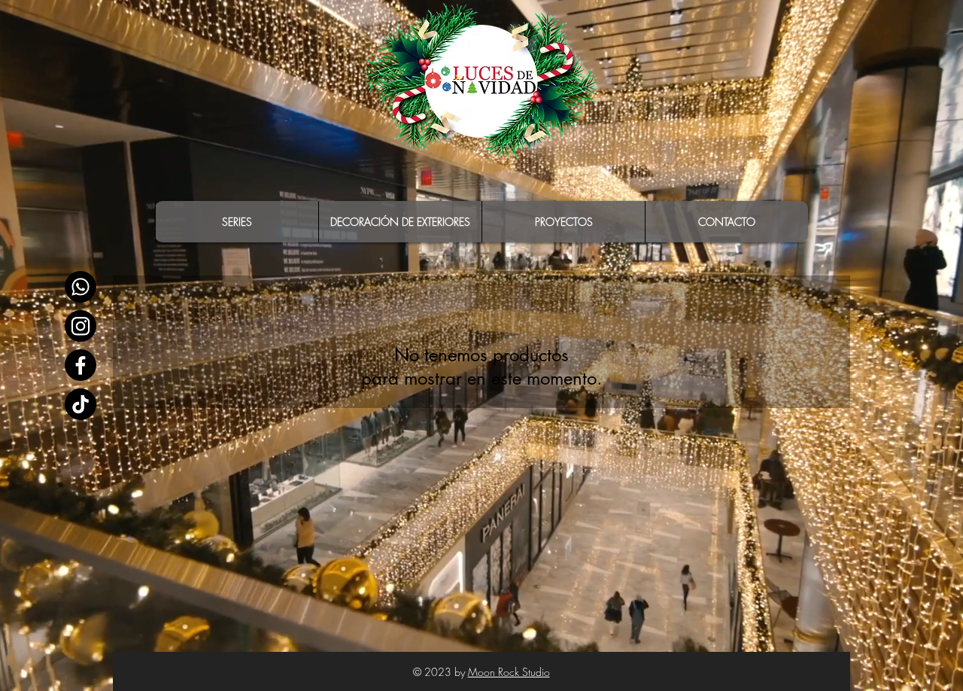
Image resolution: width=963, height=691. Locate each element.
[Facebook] (80, 365)
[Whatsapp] (80, 287)
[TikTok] (80, 404)
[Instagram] (80, 326)
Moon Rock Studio (509, 672)
